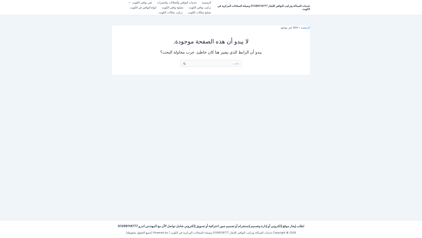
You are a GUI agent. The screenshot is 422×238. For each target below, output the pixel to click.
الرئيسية (206, 2)
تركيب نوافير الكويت (200, 7)
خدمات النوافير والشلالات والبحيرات (177, 2)
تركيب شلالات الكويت (170, 12)
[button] (130, 2)
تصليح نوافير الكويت (172, 7)
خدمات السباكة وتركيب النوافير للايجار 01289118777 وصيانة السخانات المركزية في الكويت (264, 7)
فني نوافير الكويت (142, 2)
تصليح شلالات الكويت (199, 12)
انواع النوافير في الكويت (143, 7)
